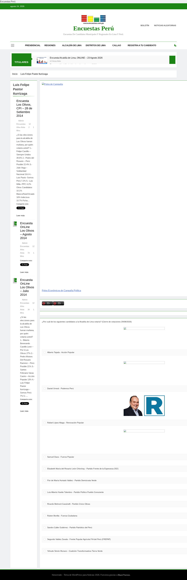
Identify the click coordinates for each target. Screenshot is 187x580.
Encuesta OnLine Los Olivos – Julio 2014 (27, 287)
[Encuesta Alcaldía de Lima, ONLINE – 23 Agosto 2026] (42, 61)
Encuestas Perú (93, 28)
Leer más (20, 215)
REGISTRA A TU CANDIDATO (142, 45)
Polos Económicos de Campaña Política (61, 290)
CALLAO (116, 45)
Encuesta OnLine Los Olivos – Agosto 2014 (27, 231)
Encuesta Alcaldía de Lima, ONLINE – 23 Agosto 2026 (76, 58)
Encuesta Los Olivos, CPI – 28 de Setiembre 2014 (24, 108)
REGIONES (49, 45)
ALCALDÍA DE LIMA (72, 45)
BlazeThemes (124, 575)
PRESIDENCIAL (32, 45)
